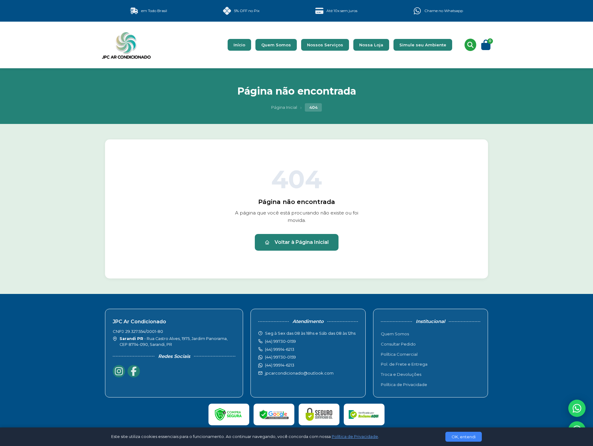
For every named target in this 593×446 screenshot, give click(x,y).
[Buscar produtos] (470, 45)
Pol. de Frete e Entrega (404, 364)
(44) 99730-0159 (280, 357)
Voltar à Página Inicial (302, 242)
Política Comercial (399, 354)
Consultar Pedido (398, 344)
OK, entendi (464, 436)
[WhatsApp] (577, 408)
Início (239, 44)
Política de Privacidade (404, 384)
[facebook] (134, 371)
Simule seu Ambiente (422, 44)
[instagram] (119, 371)
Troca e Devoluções (401, 374)
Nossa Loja (371, 44)
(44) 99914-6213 (279, 365)
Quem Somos (276, 44)
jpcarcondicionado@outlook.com (299, 373)
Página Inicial (284, 107)
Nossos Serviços (325, 44)
